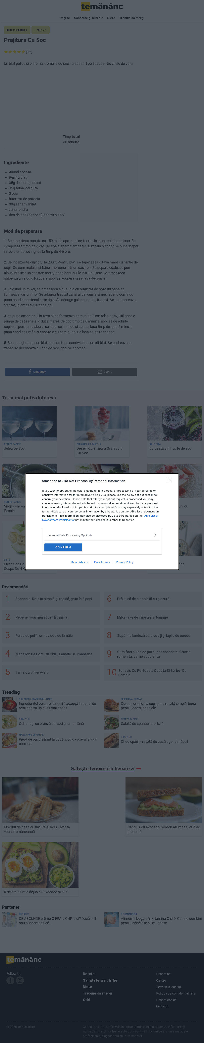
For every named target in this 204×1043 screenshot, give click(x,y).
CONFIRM (63, 547)
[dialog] (102, 522)
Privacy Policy (124, 562)
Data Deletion (79, 562)
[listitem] (102, 535)
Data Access (102, 562)
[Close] (171, 481)
